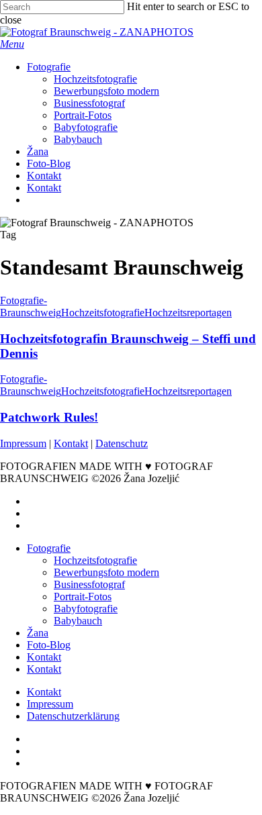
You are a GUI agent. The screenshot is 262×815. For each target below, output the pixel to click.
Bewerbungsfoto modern (106, 572)
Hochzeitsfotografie (102, 312)
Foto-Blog (49, 645)
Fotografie (49, 548)
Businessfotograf (89, 584)
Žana (37, 632)
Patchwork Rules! (49, 417)
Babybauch (78, 620)
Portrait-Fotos (83, 596)
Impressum (23, 443)
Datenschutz (121, 443)
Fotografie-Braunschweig (30, 306)
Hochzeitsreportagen (188, 312)
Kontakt (71, 443)
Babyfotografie (86, 608)
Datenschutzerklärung (73, 716)
